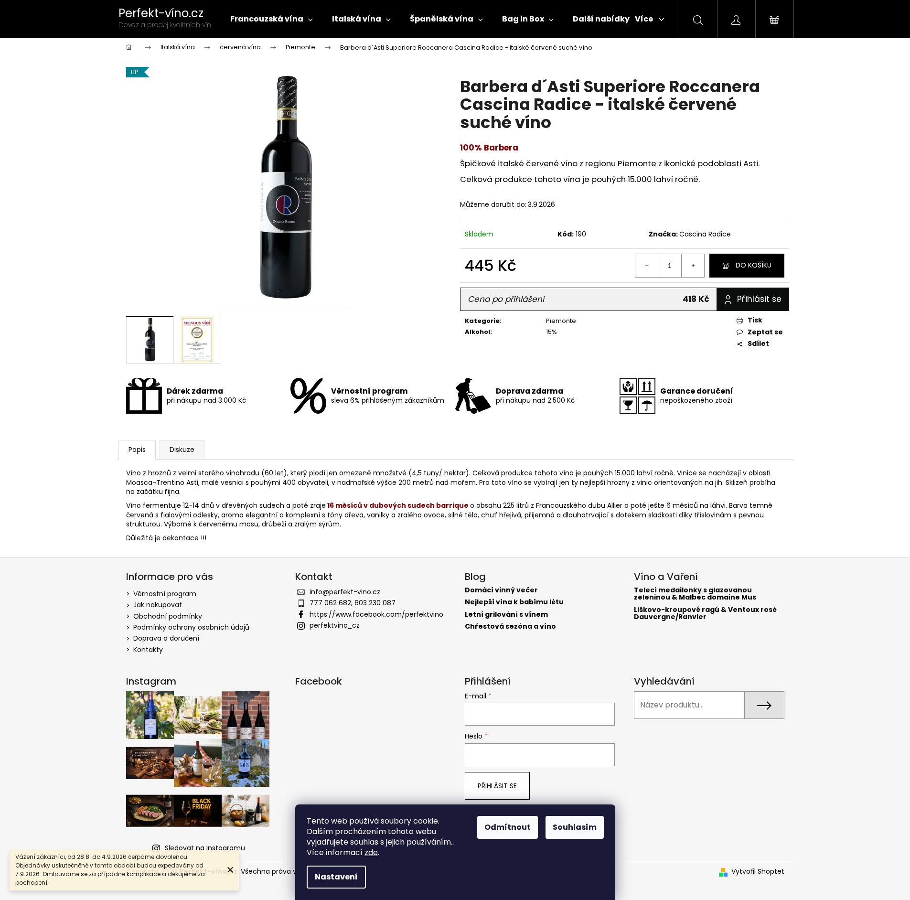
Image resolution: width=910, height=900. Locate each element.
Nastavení (336, 876)
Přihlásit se (497, 786)
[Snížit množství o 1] (646, 265)
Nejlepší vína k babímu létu (514, 602)
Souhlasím (575, 827)
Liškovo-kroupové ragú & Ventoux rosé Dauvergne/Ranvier (705, 613)
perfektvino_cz (335, 625)
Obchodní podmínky (167, 616)
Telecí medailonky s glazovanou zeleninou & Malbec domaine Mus (695, 594)
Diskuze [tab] (182, 449)
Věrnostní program (164, 594)
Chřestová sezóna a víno (510, 626)
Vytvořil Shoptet (757, 871)
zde (371, 852)
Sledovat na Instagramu (205, 848)
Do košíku (753, 265)
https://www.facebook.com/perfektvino (376, 614)
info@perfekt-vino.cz (345, 592)
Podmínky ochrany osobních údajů (191, 627)
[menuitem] (271, 19)
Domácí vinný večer (501, 590)
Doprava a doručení (166, 638)
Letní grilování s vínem (506, 614)
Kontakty (148, 649)
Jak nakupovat (157, 605)
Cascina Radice (705, 234)
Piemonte (561, 320)
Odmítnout (507, 827)
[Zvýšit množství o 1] (692, 265)
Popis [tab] (137, 449)
